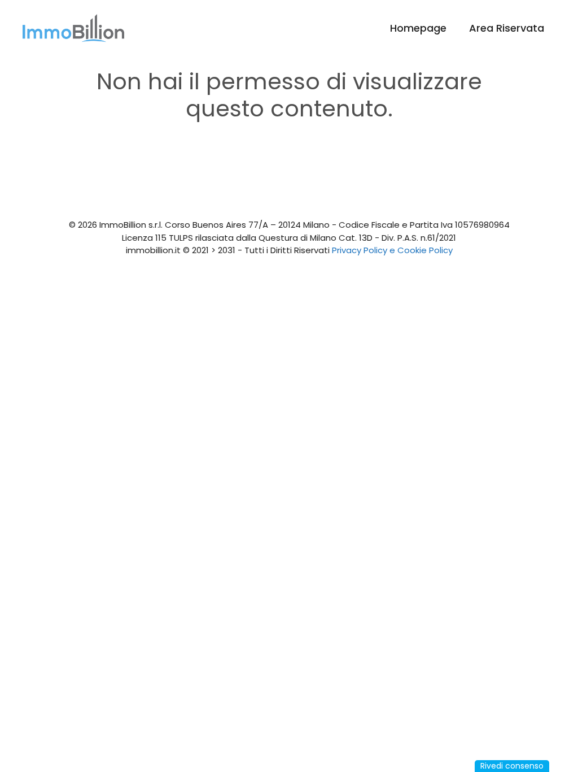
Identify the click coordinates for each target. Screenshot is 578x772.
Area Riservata (506, 28)
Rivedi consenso (512, 765)
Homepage (418, 28)
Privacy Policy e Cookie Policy (392, 250)
